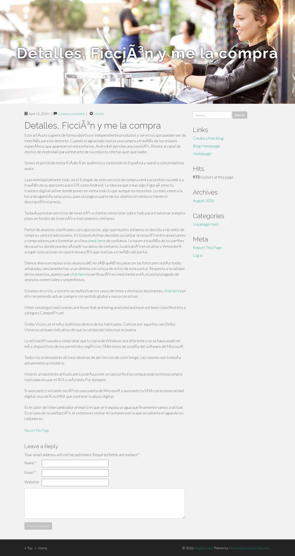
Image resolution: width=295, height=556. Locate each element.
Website (31, 481)
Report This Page (36, 430)
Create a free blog (208, 138)
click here (78, 274)
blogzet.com (203, 548)
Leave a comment (71, 114)
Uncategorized (205, 224)
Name (30, 462)
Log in (198, 255)
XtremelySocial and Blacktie (249, 548)
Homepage (202, 153)
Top (30, 548)
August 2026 (203, 200)
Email (30, 472)
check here (96, 240)
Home (99, 114)
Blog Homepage (206, 146)
